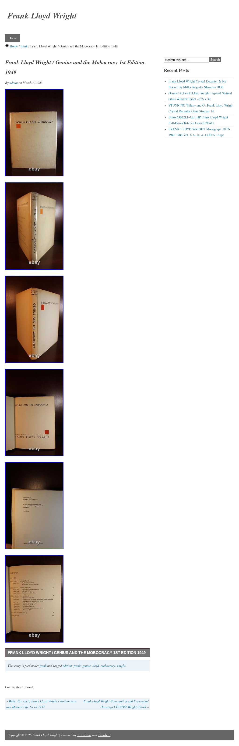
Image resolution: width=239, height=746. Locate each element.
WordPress (84, 735)
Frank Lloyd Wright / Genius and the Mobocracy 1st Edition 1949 (77, 653)
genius (86, 665)
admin (14, 82)
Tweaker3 (104, 735)
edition (67, 665)
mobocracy (108, 665)
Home (13, 38)
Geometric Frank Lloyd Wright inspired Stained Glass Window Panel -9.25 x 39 (200, 96)
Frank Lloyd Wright (42, 15)
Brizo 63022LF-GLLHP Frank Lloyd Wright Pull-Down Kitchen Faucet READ (198, 120)
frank (24, 46)
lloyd (95, 665)
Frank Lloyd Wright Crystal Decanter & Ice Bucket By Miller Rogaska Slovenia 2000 (197, 84)
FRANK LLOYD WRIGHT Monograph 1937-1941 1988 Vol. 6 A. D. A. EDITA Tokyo (199, 132)
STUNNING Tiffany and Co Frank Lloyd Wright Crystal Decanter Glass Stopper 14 (201, 108)
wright (121, 665)
